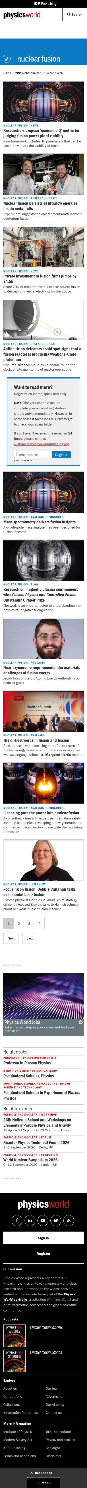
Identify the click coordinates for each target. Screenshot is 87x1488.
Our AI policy (55, 1404)
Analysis (37, 517)
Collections (11, 1404)
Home (7, 73)
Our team (53, 1388)
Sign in (43, 1238)
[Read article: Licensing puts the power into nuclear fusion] (43, 783)
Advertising (54, 1396)
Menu (46, 1483)
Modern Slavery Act (17, 1439)
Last (30, 938)
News (35, 125)
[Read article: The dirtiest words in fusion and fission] (43, 711)
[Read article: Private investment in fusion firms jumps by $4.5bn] (43, 247)
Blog (34, 584)
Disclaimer (53, 1456)
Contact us (54, 1412)
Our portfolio (12, 1396)
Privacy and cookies (60, 1439)
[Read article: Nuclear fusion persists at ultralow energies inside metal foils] (43, 174)
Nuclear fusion (15, 125)
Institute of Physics (17, 1431)
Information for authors (20, 1412)
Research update (44, 198)
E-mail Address (23, 460)
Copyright (53, 1447)
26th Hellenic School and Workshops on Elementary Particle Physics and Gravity (37, 1122)
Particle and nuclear (27, 73)
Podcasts (38, 662)
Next (11, 938)
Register (61, 454)
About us (10, 1388)
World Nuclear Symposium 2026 (30, 1159)
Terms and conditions (19, 1456)
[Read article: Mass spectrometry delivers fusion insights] (43, 492)
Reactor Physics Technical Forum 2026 (36, 1142)
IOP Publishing (14, 1447)
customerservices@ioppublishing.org (41, 444)
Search (78, 16)
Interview (38, 884)
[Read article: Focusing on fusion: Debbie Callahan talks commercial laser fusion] (43, 860)
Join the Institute (58, 1431)
